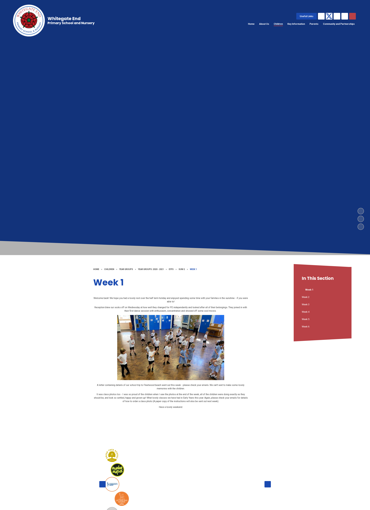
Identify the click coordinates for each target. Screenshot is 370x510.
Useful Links (306, 16)
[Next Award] (267, 484)
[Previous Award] (102, 484)
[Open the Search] (352, 16)
